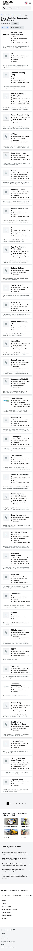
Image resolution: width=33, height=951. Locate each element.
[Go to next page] (25, 803)
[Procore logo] (7, 2)
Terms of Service (4, 938)
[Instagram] (11, 930)
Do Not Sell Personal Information (8, 941)
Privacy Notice (4, 936)
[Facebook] (4, 930)
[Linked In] (1, 930)
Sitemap (3, 944)
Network (5, 4)
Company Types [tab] (6, 895)
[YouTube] (14, 930)
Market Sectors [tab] (17, 895)
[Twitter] (7, 930)
